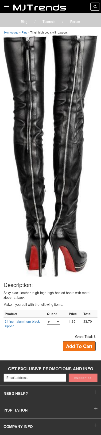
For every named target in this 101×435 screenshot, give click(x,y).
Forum (75, 21)
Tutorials (49, 21)
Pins (24, 32)
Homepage (11, 32)
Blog (24, 21)
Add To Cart (79, 346)
